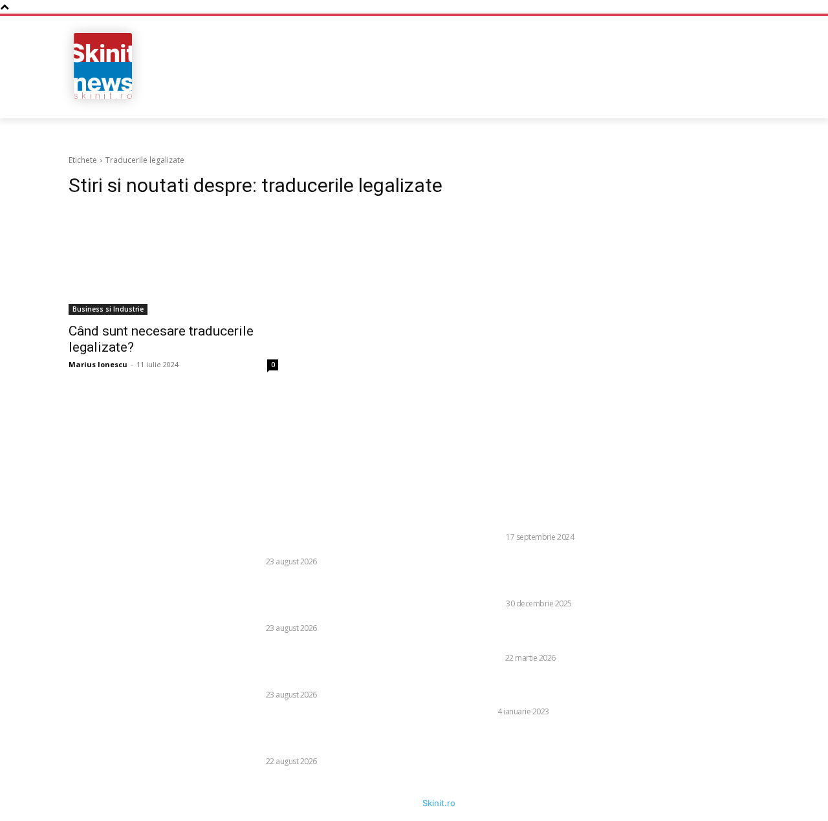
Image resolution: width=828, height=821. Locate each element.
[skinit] (103, 66)
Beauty (486, 657)
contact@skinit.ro (45, 604)
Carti (483, 711)
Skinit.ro (438, 803)
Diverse (247, 561)
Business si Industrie (108, 309)
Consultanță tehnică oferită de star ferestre (570, 520)
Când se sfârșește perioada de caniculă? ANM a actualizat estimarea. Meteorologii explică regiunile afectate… (336, 665)
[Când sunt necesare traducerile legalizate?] (173, 262)
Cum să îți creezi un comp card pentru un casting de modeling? (563, 634)
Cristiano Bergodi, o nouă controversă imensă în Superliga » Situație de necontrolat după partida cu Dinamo (335, 732)
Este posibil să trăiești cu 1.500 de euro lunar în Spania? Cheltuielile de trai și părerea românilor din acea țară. (334, 532)
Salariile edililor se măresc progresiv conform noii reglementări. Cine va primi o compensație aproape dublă (336, 599)
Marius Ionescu (98, 364)
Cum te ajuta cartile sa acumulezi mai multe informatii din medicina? (569, 688)
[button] (674, 96)
